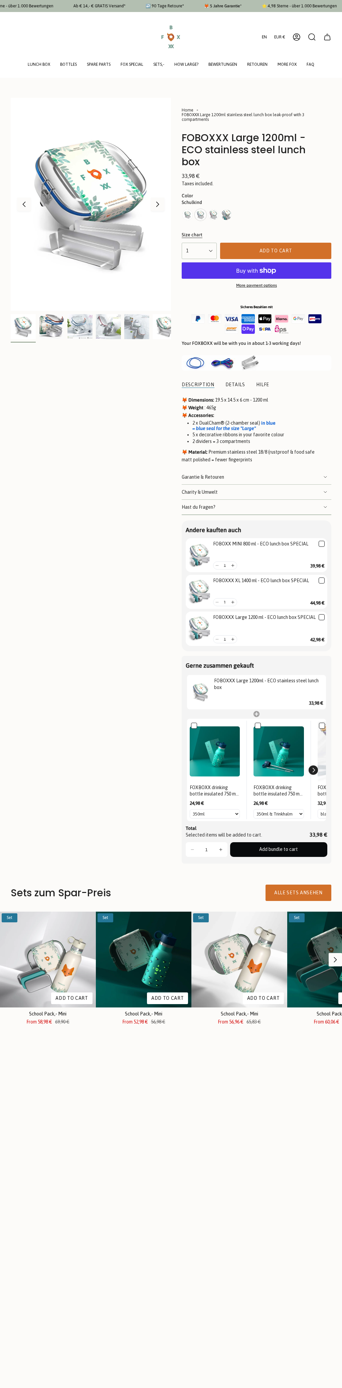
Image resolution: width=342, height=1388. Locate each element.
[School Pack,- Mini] (48, 959)
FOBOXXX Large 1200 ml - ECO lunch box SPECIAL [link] (264, 617)
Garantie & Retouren (203, 477)
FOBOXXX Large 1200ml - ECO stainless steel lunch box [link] (266, 684)
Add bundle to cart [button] (278, 849)
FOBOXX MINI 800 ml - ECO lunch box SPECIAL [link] (260, 543)
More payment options (256, 285)
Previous (24, 204)
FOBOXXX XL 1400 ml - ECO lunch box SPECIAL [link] (261, 580)
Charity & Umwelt (200, 492)
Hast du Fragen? (198, 507)
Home (187, 110)
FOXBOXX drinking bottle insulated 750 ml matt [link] (213, 791)
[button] (39, 65)
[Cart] (327, 37)
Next (157, 204)
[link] (199, 555)
